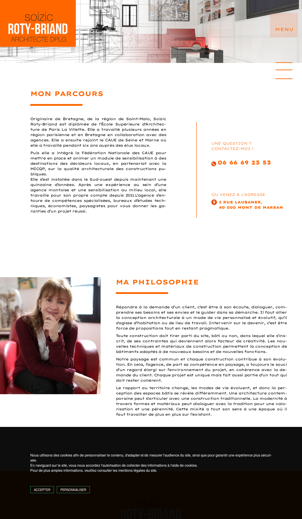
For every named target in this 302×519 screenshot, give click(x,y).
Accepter (42, 489)
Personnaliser (73, 489)
